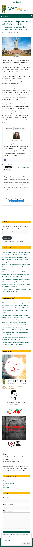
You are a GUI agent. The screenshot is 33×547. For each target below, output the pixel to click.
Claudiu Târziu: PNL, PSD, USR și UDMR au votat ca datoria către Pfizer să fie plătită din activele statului (15, 332)
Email (8, 504)
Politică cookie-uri (6, 540)
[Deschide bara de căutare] (31, 16)
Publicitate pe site (8, 488)
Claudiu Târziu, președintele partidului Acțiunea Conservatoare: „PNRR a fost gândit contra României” (16, 266)
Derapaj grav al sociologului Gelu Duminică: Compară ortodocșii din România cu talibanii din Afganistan (15, 259)
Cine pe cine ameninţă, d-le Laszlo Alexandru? (16, 279)
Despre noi (6, 481)
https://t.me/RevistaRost (16, 201)
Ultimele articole (20, 128)
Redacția (5, 485)
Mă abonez (7, 238)
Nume (8, 498)
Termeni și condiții (8, 483)
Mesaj (8, 511)
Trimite (16, 532)
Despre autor (8, 128)
